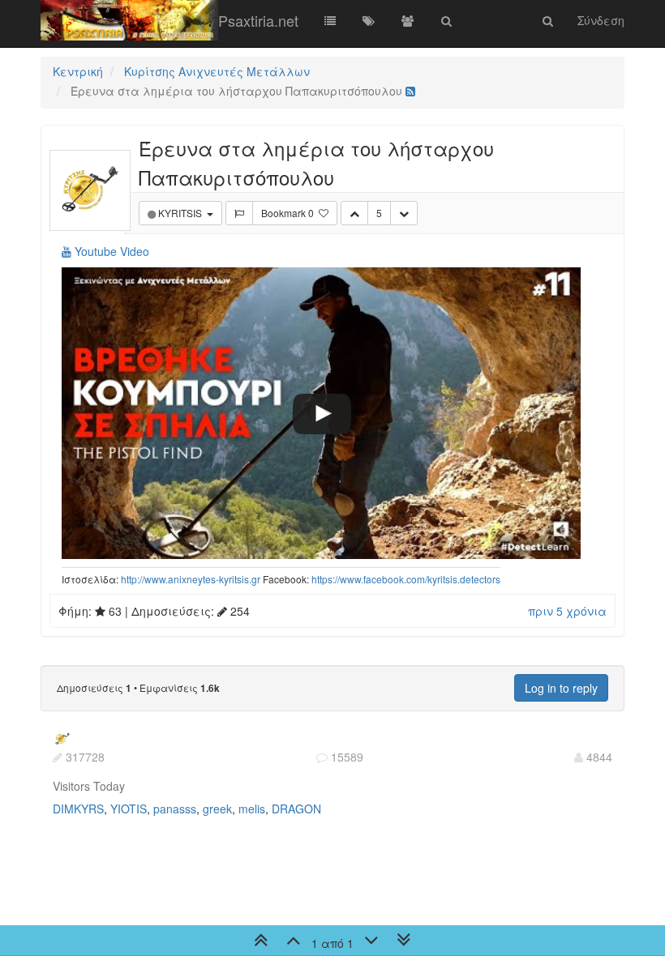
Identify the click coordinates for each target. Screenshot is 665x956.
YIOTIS (128, 808)
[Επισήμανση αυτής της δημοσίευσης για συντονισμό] (239, 213)
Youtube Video (110, 251)
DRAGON (296, 808)
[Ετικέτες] (369, 20)
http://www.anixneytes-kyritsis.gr (190, 579)
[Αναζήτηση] (446, 20)
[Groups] (407, 20)
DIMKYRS (78, 808)
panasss (174, 808)
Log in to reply (561, 688)
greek (217, 808)
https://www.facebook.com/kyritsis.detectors (405, 579)
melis (251, 808)
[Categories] (330, 20)
